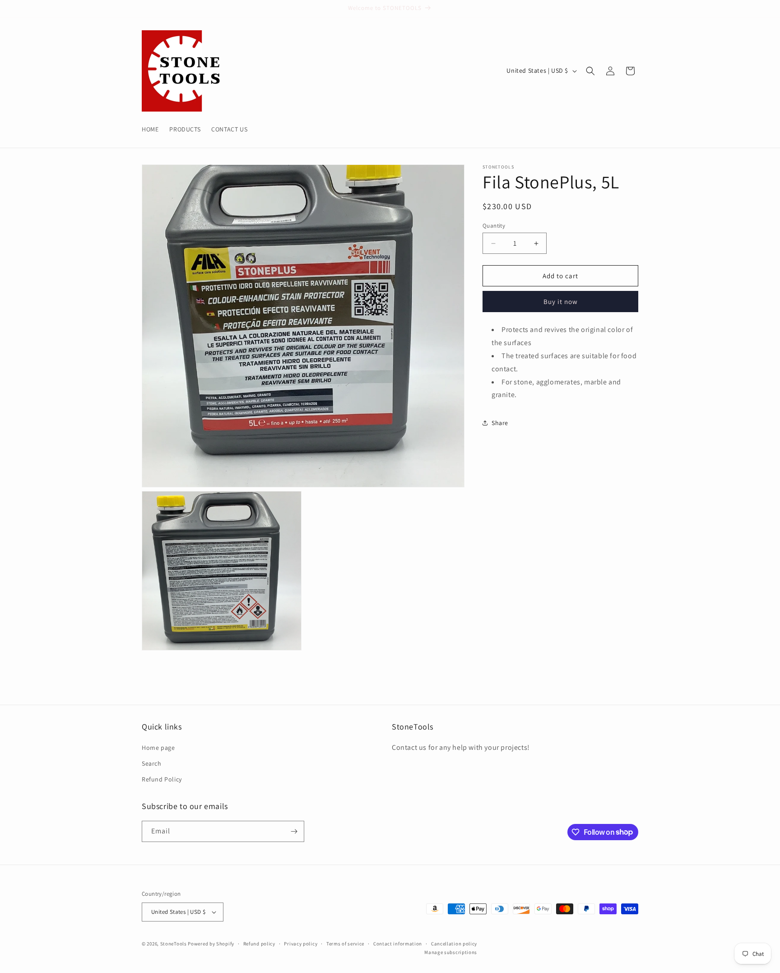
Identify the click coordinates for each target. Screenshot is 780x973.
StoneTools (173, 943)
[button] (590, 71)
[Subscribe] (294, 831)
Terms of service (345, 943)
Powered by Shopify (211, 943)
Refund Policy (162, 779)
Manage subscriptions (450, 952)
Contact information (397, 943)
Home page (158, 748)
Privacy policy (300, 943)
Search (152, 763)
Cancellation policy (454, 943)
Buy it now (560, 301)
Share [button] (500, 422)
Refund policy (259, 943)
